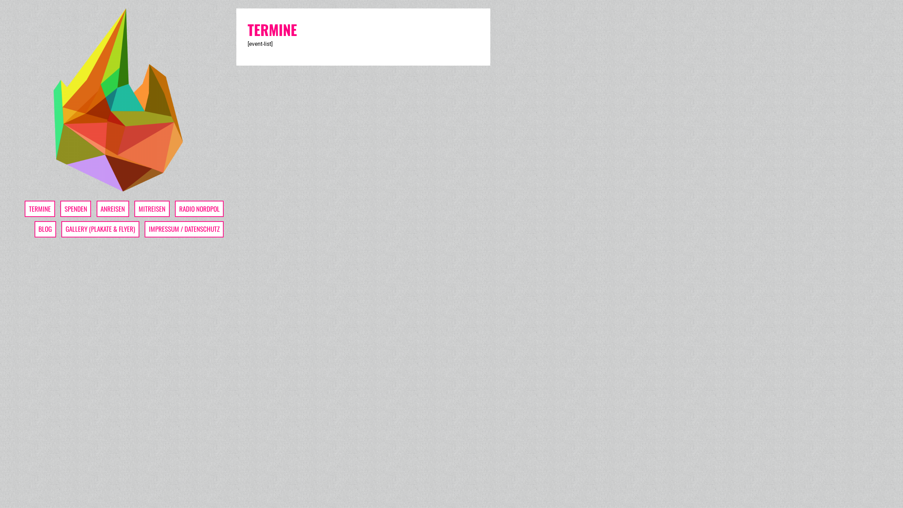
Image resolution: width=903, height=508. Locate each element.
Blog (45, 229)
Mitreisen (152, 209)
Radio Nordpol (199, 209)
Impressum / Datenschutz (184, 229)
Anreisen (113, 209)
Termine (40, 209)
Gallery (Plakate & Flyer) (100, 229)
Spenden (76, 209)
